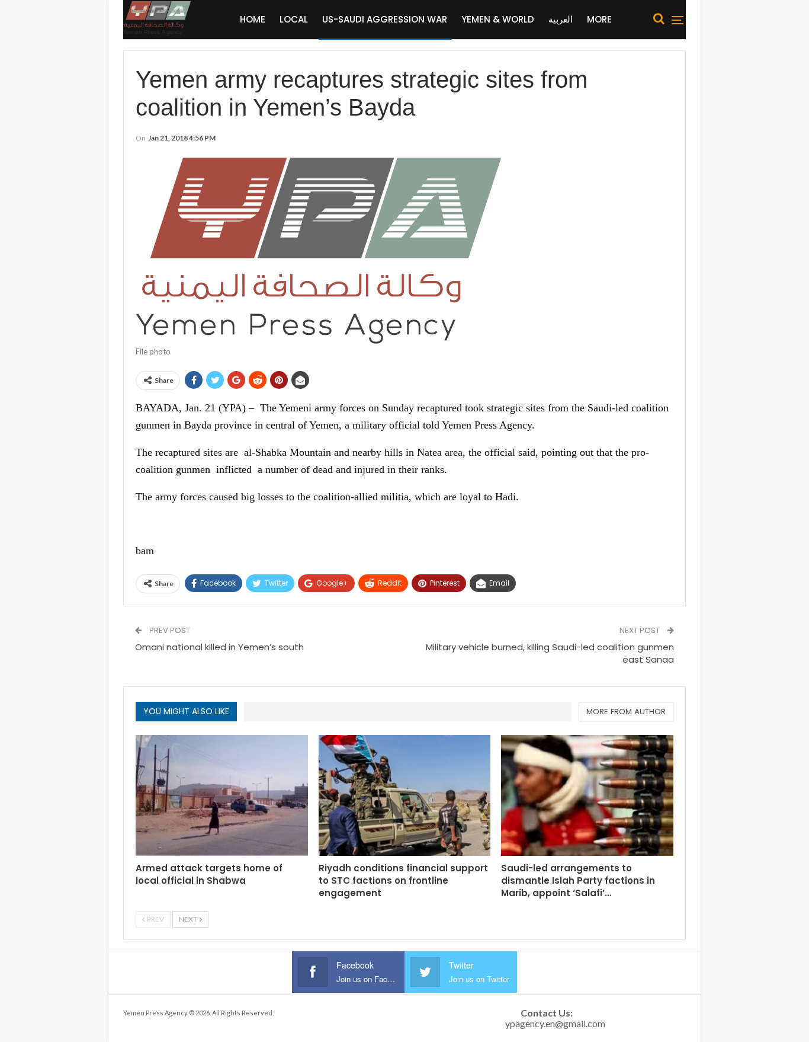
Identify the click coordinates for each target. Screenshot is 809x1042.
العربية (560, 19)
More (599, 19)
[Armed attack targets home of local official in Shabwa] (222, 795)
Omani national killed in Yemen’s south (219, 647)
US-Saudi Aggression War (384, 19)
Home (252, 19)
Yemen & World (497, 19)
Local (294, 19)
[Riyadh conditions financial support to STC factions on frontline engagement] (405, 795)
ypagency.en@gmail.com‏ (555, 1023)
